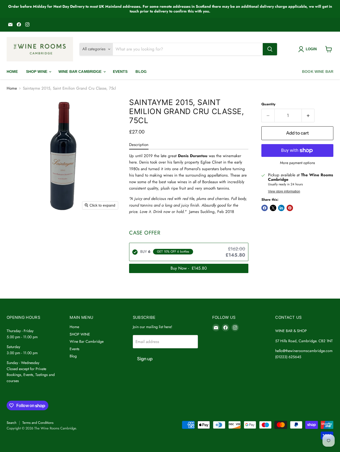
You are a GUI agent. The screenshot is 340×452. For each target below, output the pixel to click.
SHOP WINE (37, 71)
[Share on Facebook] (264, 208)
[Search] (270, 49)
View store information (284, 191)
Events (120, 71)
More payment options (297, 163)
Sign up (144, 358)
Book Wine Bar (317, 71)
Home (12, 71)
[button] (308, 49)
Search (11, 422)
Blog (141, 71)
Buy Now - (189, 268)
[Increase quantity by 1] (308, 115)
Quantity (268, 104)
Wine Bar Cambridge (80, 71)
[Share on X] (273, 208)
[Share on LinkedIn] (281, 208)
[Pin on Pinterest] (290, 208)
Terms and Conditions (37, 422)
